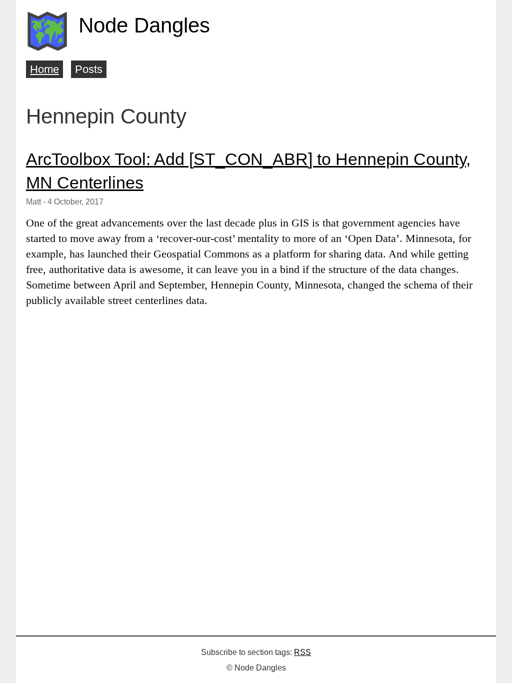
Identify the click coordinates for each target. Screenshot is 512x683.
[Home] (47, 31)
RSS (302, 652)
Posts (88, 69)
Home (44, 69)
